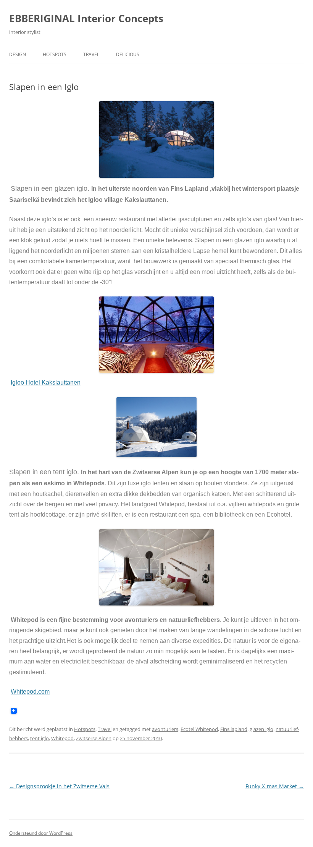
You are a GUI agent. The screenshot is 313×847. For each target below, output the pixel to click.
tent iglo (39, 738)
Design (17, 54)
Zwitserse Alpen (93, 738)
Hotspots (54, 54)
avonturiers (165, 729)
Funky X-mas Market (274, 786)
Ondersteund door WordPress (41, 833)
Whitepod (62, 738)
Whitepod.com (30, 691)
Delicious (127, 54)
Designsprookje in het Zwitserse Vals (59, 786)
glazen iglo (261, 729)
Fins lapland (233, 729)
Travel (91, 54)
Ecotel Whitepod (199, 729)
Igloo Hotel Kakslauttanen (46, 382)
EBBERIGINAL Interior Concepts (86, 18)
